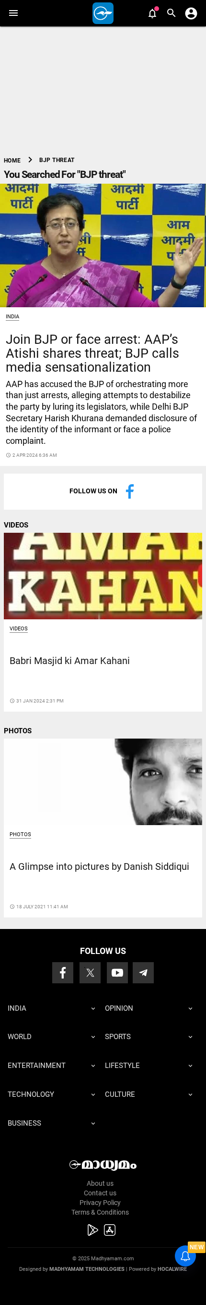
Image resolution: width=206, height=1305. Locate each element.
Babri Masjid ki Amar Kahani (70, 660)
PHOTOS (18, 731)
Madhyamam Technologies (87, 1269)
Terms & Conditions (100, 1212)
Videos (19, 629)
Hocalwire (172, 1269)
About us (100, 1183)
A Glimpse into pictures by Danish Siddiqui (99, 866)
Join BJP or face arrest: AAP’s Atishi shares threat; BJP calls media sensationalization (92, 353)
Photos (20, 834)
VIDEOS (16, 525)
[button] (13, 13)
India (12, 317)
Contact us (100, 1193)
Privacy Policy (100, 1202)
